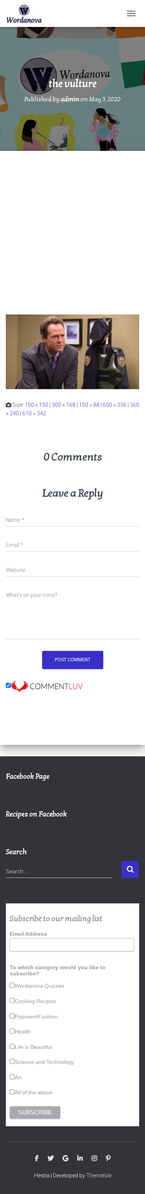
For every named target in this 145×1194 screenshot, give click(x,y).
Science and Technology (44, 1062)
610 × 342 (34, 413)
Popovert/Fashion (36, 1016)
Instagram (94, 1158)
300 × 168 (63, 405)
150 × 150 (36, 405)
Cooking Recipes (35, 1001)
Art (18, 1077)
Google (65, 1158)
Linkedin (80, 1158)
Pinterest (108, 1158)
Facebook (37, 1158)
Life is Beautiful (33, 1047)
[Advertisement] (72, 227)
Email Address (28, 934)
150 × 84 (89, 405)
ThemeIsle (98, 1175)
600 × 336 (114, 405)
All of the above (34, 1092)
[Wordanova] (27, 13)
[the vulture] (72, 351)
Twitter (51, 1158)
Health (23, 1031)
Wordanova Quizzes (39, 986)
